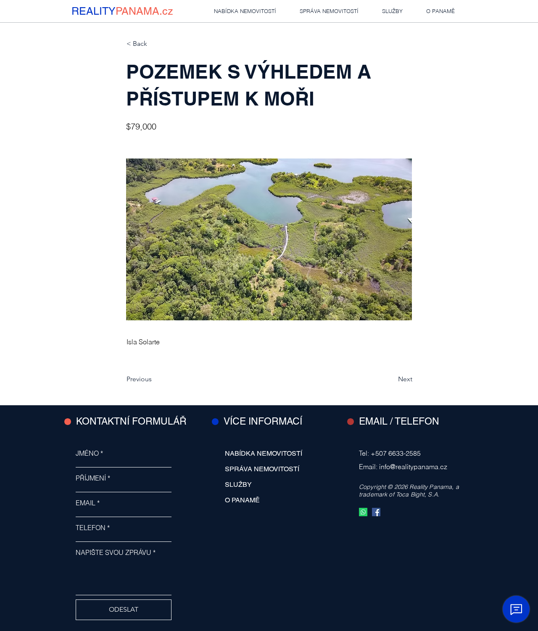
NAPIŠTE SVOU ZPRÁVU (113, 552)
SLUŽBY (238, 484)
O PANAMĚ (242, 500)
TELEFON (90, 527)
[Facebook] (376, 512)
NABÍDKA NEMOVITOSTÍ (263, 453)
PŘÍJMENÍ (91, 478)
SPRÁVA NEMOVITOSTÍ (262, 469)
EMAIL (85, 502)
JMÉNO (87, 453)
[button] (154, 43)
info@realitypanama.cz (413, 466)
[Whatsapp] (363, 512)
